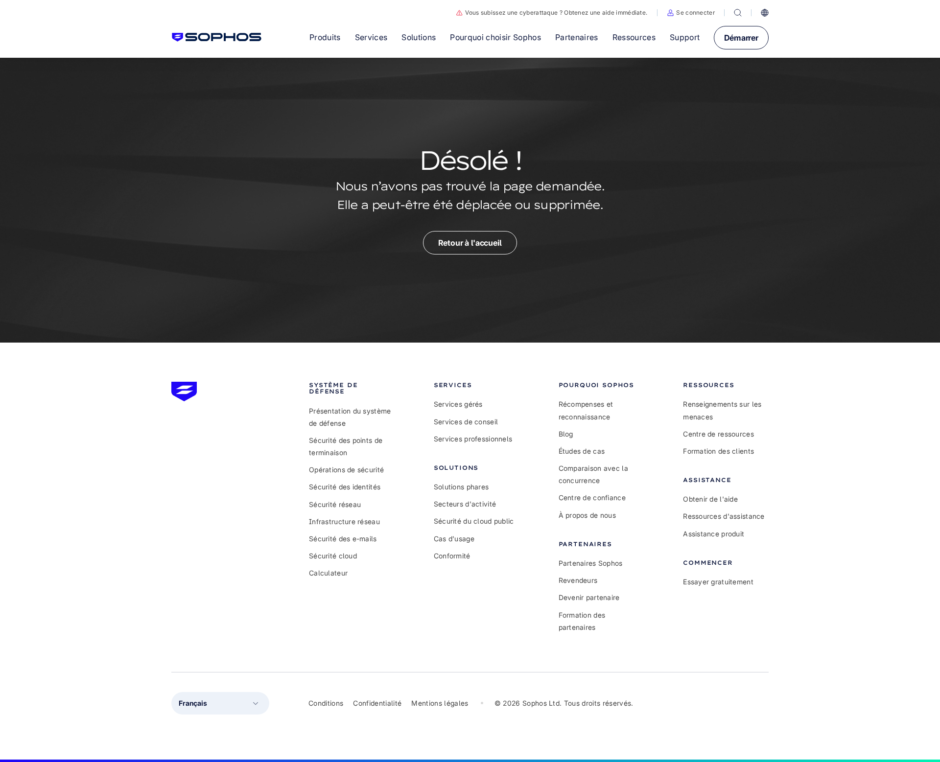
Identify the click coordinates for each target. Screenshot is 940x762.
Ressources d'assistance (723, 516)
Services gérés (458, 404)
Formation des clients (718, 451)
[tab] (352, 388)
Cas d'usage (454, 538)
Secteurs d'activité (465, 504)
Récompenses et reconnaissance (586, 410)
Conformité (452, 556)
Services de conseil (466, 421)
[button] (691, 12)
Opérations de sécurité (346, 469)
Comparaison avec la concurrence (593, 474)
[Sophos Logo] (216, 37)
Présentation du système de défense (350, 417)
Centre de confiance (592, 497)
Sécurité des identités (344, 487)
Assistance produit (713, 534)
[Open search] (738, 13)
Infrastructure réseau (344, 521)
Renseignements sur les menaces (722, 410)
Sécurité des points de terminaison (345, 446)
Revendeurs (578, 580)
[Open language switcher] (765, 13)
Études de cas (582, 451)
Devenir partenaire (589, 597)
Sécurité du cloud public (474, 521)
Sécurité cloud (333, 556)
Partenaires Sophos (591, 563)
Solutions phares (461, 487)
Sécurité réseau (335, 504)
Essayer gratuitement (718, 581)
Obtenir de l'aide (710, 499)
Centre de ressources (718, 434)
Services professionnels (473, 439)
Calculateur (328, 573)
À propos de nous (587, 515)
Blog (566, 434)
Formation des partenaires (582, 621)
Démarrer (741, 38)
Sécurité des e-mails (343, 538)
